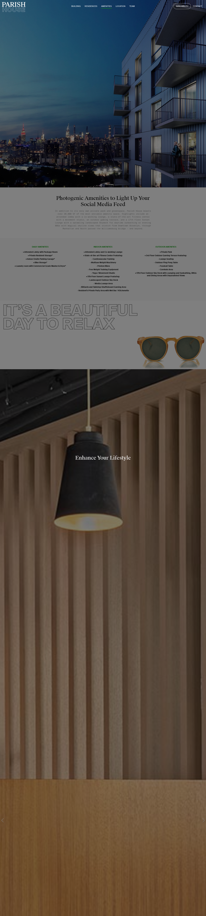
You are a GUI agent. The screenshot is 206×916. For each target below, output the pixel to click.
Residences (91, 6)
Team (132, 6)
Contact (197, 6)
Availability (182, 6)
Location (120, 6)
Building (76, 6)
